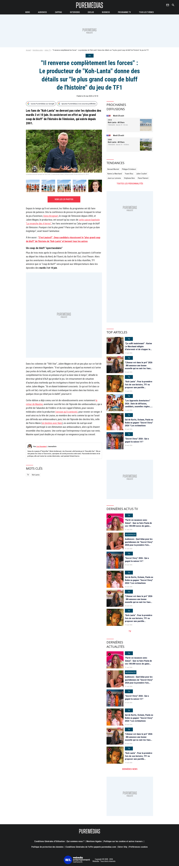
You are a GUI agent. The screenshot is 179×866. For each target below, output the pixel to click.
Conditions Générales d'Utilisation (49, 841)
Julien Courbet (141, 174)
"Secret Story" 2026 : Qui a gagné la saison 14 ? (137, 440)
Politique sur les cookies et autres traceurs (123, 841)
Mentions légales (94, 841)
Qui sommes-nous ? (75, 841)
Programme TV (124, 12)
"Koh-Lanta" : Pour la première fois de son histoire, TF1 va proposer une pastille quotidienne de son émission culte (138, 387)
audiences (42, 12)
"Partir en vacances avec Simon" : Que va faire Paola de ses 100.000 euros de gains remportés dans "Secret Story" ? (139, 526)
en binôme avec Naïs (52, 423)
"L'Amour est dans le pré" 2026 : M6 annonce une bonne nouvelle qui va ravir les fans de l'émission (138, 367)
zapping (58, 12)
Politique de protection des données (47, 847)
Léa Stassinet (41, 446)
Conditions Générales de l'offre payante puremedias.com (91, 847)
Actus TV (48, 50)
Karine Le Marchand (114, 174)
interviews (75, 12)
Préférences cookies (138, 847)
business (106, 12)
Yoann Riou (129, 174)
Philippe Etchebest (129, 169)
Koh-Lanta (35, 475)
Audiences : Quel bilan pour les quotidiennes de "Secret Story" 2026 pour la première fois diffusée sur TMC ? (139, 543)
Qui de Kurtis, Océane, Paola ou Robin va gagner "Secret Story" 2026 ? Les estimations (139, 422)
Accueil (28, 50)
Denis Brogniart (50, 216)
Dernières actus (38, 50)
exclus (91, 12)
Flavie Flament (143, 178)
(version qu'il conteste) (66, 411)
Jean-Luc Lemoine (114, 178)
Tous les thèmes (146, 12)
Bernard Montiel (113, 169)
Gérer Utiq (122, 847)
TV (28, 475)
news (27, 12)
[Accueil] (89, 5)
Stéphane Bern (129, 178)
